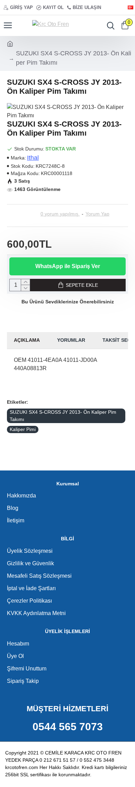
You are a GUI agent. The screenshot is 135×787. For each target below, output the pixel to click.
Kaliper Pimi (23, 429)
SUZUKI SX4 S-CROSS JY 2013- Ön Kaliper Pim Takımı (63, 415)
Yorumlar (71, 340)
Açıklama (27, 340)
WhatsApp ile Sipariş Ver (67, 266)
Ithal (33, 157)
